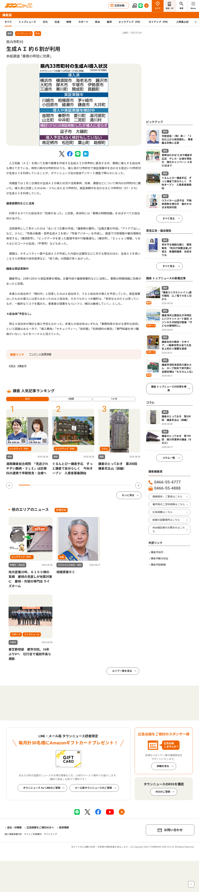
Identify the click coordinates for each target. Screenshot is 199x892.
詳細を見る (163, 766)
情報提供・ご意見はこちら (167, 496)
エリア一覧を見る (122, 670)
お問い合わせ (173, 830)
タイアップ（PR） (159, 21)
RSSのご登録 (163, 791)
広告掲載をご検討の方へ (40, 827)
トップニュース (27, 21)
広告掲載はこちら (162, 512)
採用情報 (64, 827)
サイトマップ (50, 834)
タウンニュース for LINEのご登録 (41, 787)
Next (138, 485)
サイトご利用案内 (33, 834)
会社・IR (169, 8)
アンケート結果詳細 (40, 354)
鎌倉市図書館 (158, 564)
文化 (45, 21)
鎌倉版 (7, 15)
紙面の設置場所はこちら (166, 519)
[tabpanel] (73, 105)
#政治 (12, 366)
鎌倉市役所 (157, 552)
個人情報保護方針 (13, 834)
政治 (97, 21)
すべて (8, 21)
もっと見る (128, 495)
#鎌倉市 (21, 366)
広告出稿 (119, 5)
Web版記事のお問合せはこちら (169, 529)
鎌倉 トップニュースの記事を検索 (168, 388)
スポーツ (83, 21)
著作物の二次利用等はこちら (169, 504)
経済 (109, 21)
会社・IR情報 (14, 827)
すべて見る (169, 218)
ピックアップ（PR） (130, 21)
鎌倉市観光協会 (159, 558)
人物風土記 (182, 21)
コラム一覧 (168, 457)
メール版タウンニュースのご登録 (93, 787)
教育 (68, 21)
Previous (9, 485)
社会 (57, 21)
